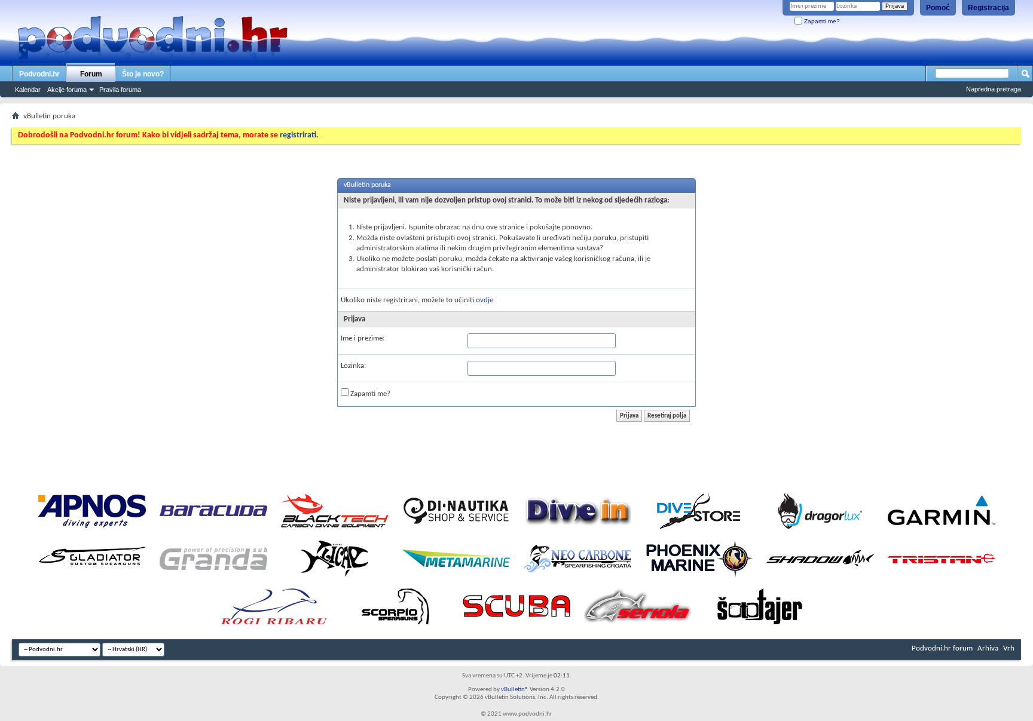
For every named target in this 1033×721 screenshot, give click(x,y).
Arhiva (987, 648)
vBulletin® (514, 689)
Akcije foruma (67, 89)
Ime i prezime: (362, 338)
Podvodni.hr (39, 74)
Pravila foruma (120, 89)
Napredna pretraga (993, 89)
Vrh (1008, 648)
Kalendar (28, 89)
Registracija (988, 8)
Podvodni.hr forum (942, 648)
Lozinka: (353, 366)
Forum (91, 74)
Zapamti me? (821, 21)
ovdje (484, 300)
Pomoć (938, 8)
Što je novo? (143, 74)
